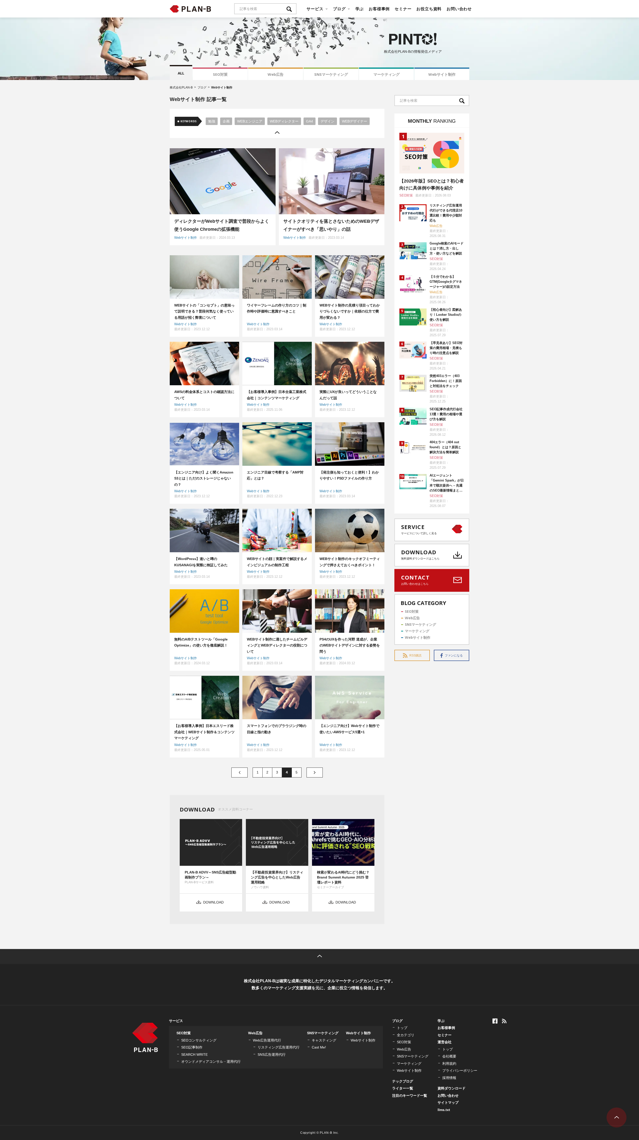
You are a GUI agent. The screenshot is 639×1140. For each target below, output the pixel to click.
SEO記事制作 (191, 1047)
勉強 (211, 121)
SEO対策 (220, 74)
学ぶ (359, 9)
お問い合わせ (459, 9)
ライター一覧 (402, 1088)
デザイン (327, 121)
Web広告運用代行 (267, 1040)
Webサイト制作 (442, 74)
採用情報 (449, 1078)
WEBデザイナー (354, 121)
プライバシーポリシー (459, 1070)
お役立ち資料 (429, 9)
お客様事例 (379, 9)
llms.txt (444, 1110)
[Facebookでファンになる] (494, 1021)
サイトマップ (448, 1102)
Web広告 (276, 74)
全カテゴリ (405, 1035)
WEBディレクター (284, 121)
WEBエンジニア (249, 121)
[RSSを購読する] (504, 1021)
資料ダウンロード (452, 1088)
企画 (226, 121)
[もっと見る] (277, 132)
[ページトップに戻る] (319, 956)
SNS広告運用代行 (272, 1054)
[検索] (292, 8)
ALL (181, 73)
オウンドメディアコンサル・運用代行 (211, 1062)
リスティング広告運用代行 (279, 1047)
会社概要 (449, 1056)
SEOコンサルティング (198, 1040)
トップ (402, 1028)
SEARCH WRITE (194, 1054)
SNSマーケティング (331, 74)
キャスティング (324, 1040)
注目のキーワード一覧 (409, 1096)
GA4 (309, 121)
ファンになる (454, 655)
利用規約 (449, 1064)
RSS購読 (415, 655)
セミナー (403, 9)
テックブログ (402, 1081)
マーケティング (386, 74)
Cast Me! (319, 1047)
